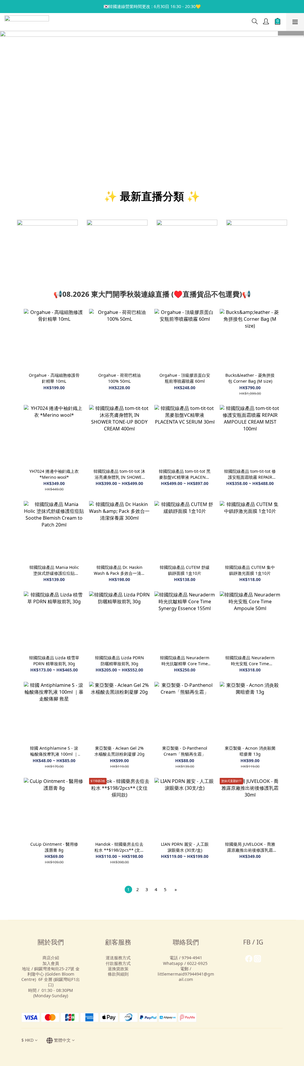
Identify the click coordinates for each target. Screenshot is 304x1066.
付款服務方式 (118, 963)
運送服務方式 (118, 957)
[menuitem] (128, 889)
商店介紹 (50, 957)
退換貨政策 (118, 968)
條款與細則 (118, 974)
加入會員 (50, 963)
